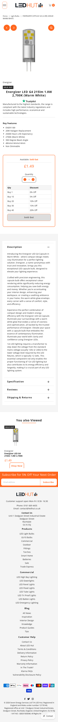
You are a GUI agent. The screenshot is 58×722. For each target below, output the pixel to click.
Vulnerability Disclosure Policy (27, 674)
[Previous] (7, 28)
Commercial (27, 541)
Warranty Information (27, 663)
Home (5, 16)
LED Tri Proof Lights (27, 595)
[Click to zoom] (51, 28)
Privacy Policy (27, 660)
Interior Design (27, 620)
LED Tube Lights (26, 591)
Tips (27, 631)
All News (27, 613)
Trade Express (27, 566)
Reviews (12, 389)
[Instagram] (33, 699)
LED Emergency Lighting (27, 602)
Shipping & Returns (19, 397)
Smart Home (27, 555)
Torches (27, 552)
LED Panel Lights (27, 584)
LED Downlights (27, 580)
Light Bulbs (15, 16)
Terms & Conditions (27, 649)
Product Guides (27, 627)
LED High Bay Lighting (27, 577)
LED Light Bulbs (27, 533)
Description (14, 247)
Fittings (27, 548)
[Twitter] (28, 699)
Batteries (27, 559)
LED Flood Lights (27, 588)
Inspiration (27, 616)
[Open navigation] (4, 5)
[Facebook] (24, 699)
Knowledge (27, 624)
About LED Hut (27, 645)
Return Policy (27, 656)
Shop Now (16, 465)
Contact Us (27, 641)
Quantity (29, 174)
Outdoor (27, 544)
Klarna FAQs (27, 671)
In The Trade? (27, 667)
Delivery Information (27, 652)
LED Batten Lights (27, 599)
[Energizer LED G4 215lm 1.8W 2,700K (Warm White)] (15, 437)
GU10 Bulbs (26, 537)
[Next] (14, 28)
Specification (15, 381)
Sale (27, 563)
